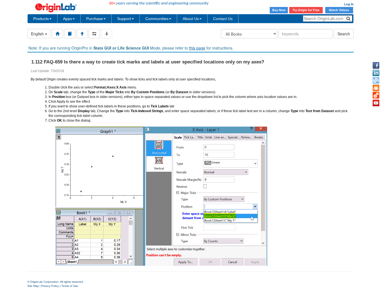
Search (343, 33)
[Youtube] (376, 103)
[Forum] (376, 88)
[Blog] (376, 80)
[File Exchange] (376, 95)
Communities (156, 18)
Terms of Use (69, 285)
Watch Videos (339, 10)
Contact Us (223, 18)
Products (41, 18)
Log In (349, 4)
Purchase (94, 18)
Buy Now (279, 10)
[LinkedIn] (376, 73)
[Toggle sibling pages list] (94, 33)
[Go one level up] (82, 33)
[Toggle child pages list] (106, 33)
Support (124, 18)
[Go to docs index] (57, 33)
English (38, 33)
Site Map (33, 285)
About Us (191, 18)
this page (197, 48)
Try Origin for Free (306, 10)
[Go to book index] (69, 33)
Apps (67, 18)
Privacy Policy (50, 285)
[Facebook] (376, 65)
